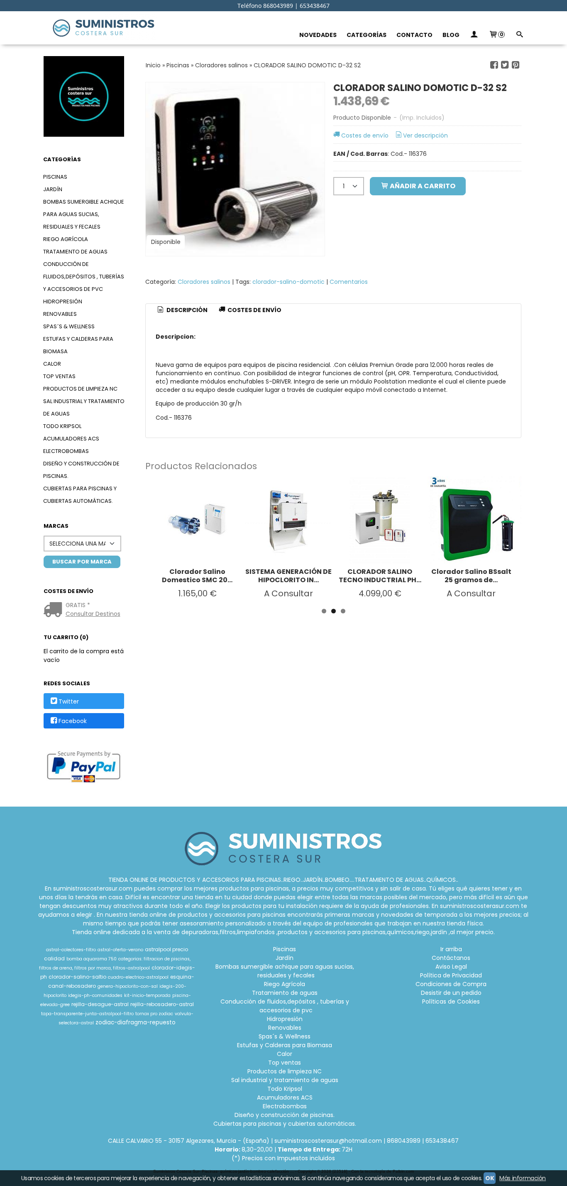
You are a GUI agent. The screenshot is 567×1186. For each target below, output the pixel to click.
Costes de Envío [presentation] (253, 310)
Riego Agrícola (65, 239)
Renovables (60, 314)
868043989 (403, 1141)
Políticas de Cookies (451, 1001)
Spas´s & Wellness (69, 326)
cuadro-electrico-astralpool (138, 977)
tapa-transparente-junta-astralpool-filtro (87, 1014)
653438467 (442, 1141)
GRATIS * (78, 605)
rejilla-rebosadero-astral (162, 1004)
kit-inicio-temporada (147, 995)
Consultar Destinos (93, 614)
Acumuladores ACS (71, 439)
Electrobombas (66, 451)
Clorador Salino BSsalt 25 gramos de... (471, 576)
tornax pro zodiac (154, 1014)
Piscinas (55, 177)
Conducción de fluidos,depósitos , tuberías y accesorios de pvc (83, 276)
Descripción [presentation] (186, 310)
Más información (522, 1178)
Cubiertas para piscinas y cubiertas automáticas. (80, 495)
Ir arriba (451, 949)
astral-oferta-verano (120, 950)
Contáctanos (451, 958)
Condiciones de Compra (450, 984)
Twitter (69, 701)
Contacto (414, 35)
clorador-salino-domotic (288, 282)
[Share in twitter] (504, 65)
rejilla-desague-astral (100, 1004)
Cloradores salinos (204, 282)
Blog (450, 35)
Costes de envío (365, 135)
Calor (52, 364)
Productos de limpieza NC (80, 389)
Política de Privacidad (451, 975)
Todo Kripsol (62, 426)
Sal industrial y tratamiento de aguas (84, 407)
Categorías (366, 35)
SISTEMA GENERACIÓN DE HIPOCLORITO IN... (288, 576)
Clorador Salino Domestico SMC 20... (197, 576)
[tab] (182, 310)
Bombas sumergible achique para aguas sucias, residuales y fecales (83, 214)
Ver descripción (425, 135)
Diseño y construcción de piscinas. (81, 470)
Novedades (318, 35)
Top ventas (59, 376)
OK (489, 1178)
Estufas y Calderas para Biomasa (78, 345)
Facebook (73, 721)
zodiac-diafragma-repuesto (135, 1022)
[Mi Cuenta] (474, 35)
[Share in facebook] (494, 65)
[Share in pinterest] (515, 65)
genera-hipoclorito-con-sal (128, 986)
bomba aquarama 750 (91, 959)
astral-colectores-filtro (71, 950)
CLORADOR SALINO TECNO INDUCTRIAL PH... (380, 576)
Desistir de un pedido (451, 993)
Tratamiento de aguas (75, 252)
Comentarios (349, 282)
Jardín (52, 189)
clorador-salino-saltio (77, 976)
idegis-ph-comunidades (95, 995)
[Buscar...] (519, 35)
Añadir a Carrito (422, 186)
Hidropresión (62, 301)
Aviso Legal (451, 966)
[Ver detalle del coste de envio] (55, 610)
